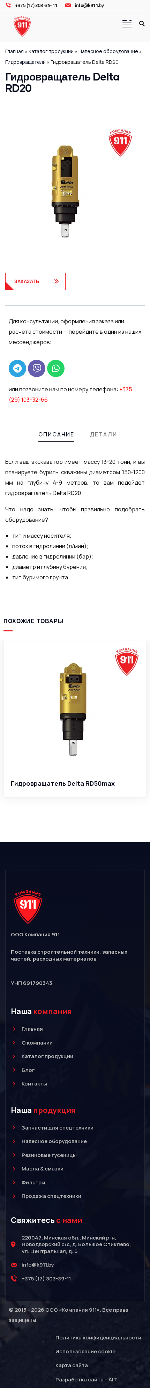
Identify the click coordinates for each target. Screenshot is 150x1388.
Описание (56, 434)
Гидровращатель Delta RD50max (63, 783)
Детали (103, 434)
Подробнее (78, 762)
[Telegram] (17, 368)
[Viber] (36, 368)
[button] (143, 729)
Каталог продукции (51, 51)
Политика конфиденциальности (98, 1337)
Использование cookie (85, 1351)
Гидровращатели (25, 62)
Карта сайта (71, 1365)
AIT (112, 1379)
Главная (14, 51)
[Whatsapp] (56, 368)
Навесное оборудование (108, 51)
